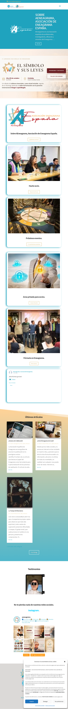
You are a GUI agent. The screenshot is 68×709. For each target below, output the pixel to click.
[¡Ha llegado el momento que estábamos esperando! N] (29, 632)
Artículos (28, 443)
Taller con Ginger (56, 76)
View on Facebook (12, 382)
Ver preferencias (59, 701)
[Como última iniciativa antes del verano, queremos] (39, 645)
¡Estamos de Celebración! (15, 441)
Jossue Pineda (13, 513)
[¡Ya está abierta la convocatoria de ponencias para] (29, 645)
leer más (10, 470)
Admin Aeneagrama (14, 443)
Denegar (45, 701)
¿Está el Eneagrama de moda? (45, 441)
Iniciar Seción (34, 303)
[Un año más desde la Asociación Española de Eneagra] (18, 645)
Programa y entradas (56, 70)
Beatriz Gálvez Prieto (43, 443)
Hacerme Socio (34, 192)
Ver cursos (34, 363)
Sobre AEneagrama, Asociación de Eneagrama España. (45, 21)
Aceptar (32, 701)
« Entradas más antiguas (14, 546)
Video (13, 379)
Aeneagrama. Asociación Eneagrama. (23, 371)
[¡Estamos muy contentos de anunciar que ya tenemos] (18, 632)
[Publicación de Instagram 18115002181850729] (49, 645)
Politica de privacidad (50, 705)
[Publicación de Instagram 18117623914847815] (39, 632)
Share (11, 385)
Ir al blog (34, 552)
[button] (65, 661)
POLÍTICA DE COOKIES (40, 705)
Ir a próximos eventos (34, 244)
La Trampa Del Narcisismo (15, 511)
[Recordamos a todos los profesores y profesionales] (49, 632)
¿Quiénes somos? (34, 139)
